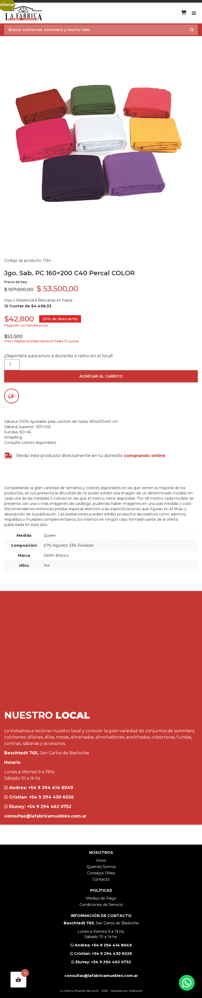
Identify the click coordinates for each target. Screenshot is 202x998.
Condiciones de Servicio (101, 904)
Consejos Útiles (101, 873)
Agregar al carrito (101, 376)
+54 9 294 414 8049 (50, 787)
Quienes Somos (101, 866)
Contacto (101, 879)
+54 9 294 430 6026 (51, 797)
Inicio (101, 860)
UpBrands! (135, 990)
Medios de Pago (101, 898)
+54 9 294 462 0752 (49, 806)
